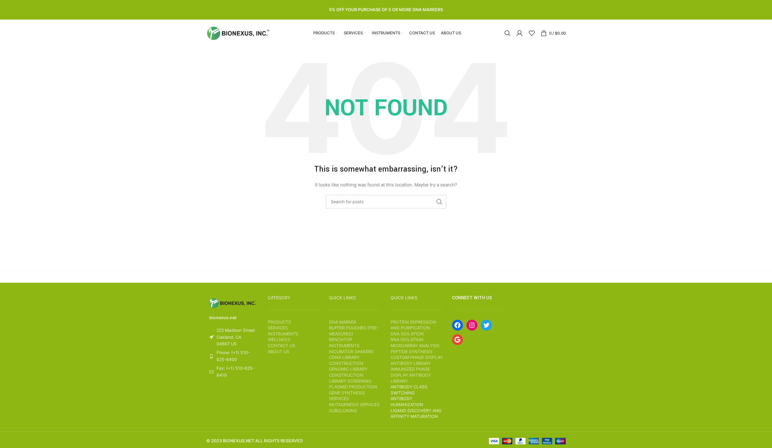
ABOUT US (278, 351)
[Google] (457, 339)
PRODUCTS (279, 322)
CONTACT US (281, 345)
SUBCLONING (343, 410)
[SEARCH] (439, 202)
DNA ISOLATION (407, 333)
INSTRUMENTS (283, 333)
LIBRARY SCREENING (350, 381)
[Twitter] (486, 325)
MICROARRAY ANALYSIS (415, 345)
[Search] (507, 33)
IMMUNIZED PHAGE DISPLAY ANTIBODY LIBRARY (411, 374)
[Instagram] (472, 325)
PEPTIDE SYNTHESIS (411, 351)
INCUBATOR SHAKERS (351, 351)
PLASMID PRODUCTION (353, 386)
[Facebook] (457, 325)
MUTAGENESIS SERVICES (354, 404)
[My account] (520, 33)
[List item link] (232, 356)
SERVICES (278, 327)
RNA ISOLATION (407, 339)
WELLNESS (279, 339)
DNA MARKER (342, 322)
